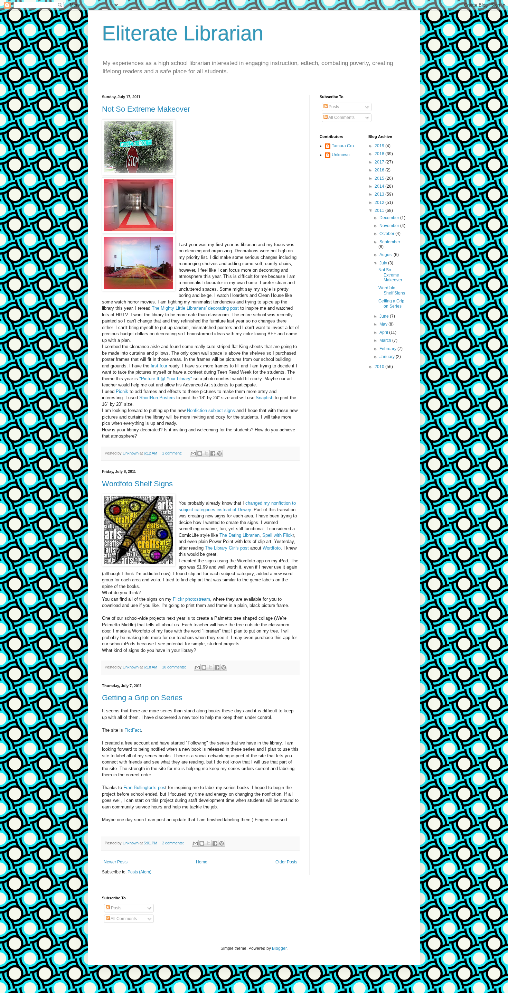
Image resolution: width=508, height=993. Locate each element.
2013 (380, 194)
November (389, 225)
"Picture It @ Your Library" (165, 378)
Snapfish (264, 397)
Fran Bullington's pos (144, 787)
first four (158, 365)
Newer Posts (116, 862)
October (387, 233)
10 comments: (174, 667)
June (384, 316)
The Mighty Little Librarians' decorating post (195, 308)
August (386, 254)
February (388, 348)
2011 (380, 210)
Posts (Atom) (139, 872)
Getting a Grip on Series (142, 697)
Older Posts (286, 862)
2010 (380, 366)
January (387, 356)
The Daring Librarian (239, 535)
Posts (333, 106)
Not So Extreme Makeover (146, 109)
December (389, 217)
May (383, 324)
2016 (380, 170)
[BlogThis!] (199, 453)
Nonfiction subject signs (211, 410)
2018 (380, 153)
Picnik (122, 391)
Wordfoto (272, 548)
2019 (380, 145)
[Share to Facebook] (212, 453)
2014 (380, 186)
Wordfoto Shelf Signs (137, 483)
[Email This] (193, 453)
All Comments (341, 117)
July (383, 263)
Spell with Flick (277, 535)
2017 (380, 162)
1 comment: (172, 453)
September (389, 242)
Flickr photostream (191, 599)
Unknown (341, 154)
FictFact (132, 730)
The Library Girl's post (227, 548)
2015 (380, 178)
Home (201, 862)
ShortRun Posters (157, 397)
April (384, 332)
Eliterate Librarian (182, 33)
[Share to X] (206, 453)
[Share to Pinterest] (219, 453)
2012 (380, 202)
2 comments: (173, 843)
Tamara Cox (343, 145)
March (385, 340)
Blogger (279, 948)
